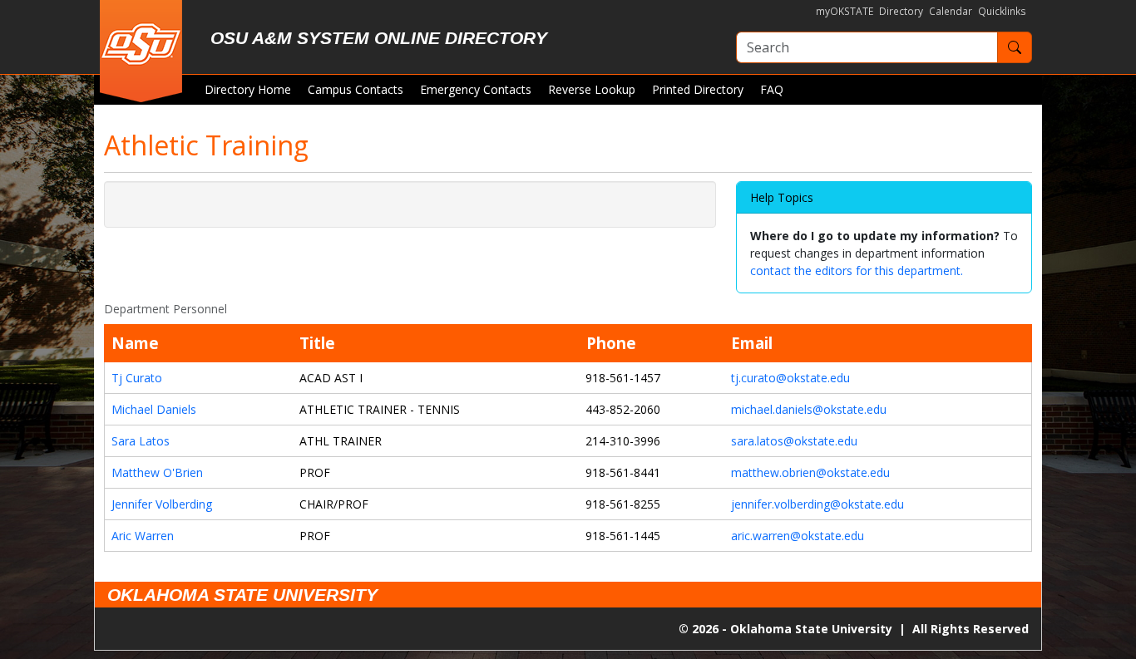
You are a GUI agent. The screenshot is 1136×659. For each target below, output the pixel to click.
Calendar (950, 11)
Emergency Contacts (475, 89)
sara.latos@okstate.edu (794, 441)
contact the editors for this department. (856, 270)
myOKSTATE (844, 11)
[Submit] (1014, 47)
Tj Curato (136, 378)
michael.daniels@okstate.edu (809, 409)
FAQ (771, 89)
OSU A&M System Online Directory (378, 37)
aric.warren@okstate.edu (797, 535)
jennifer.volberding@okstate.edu (817, 504)
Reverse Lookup (591, 89)
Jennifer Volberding (161, 504)
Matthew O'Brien (157, 472)
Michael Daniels (153, 409)
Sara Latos (140, 441)
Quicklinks (1002, 11)
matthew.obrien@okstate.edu (810, 472)
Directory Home (248, 89)
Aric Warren (142, 535)
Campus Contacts (355, 89)
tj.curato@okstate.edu (790, 378)
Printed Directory (697, 89)
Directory (901, 11)
